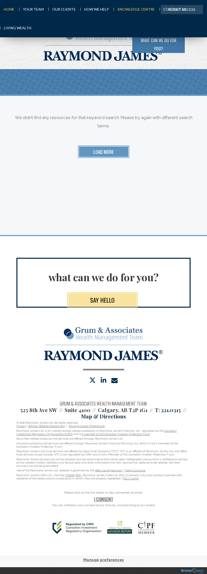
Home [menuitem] (9, 9)
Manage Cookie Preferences (87, 426)
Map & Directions (103, 416)
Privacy (21, 426)
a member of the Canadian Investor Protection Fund (116, 434)
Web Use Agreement (109, 470)
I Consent (103, 498)
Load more (103, 151)
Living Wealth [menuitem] (17, 28)
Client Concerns (135, 470)
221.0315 (171, 409)
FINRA (70, 475)
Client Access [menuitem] (181, 9)
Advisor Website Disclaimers (46, 426)
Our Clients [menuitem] (63, 9)
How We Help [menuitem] (96, 9)
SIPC (78, 475)
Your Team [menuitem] (33, 9)
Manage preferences (103, 560)
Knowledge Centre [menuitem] (136, 9)
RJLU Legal (131, 478)
